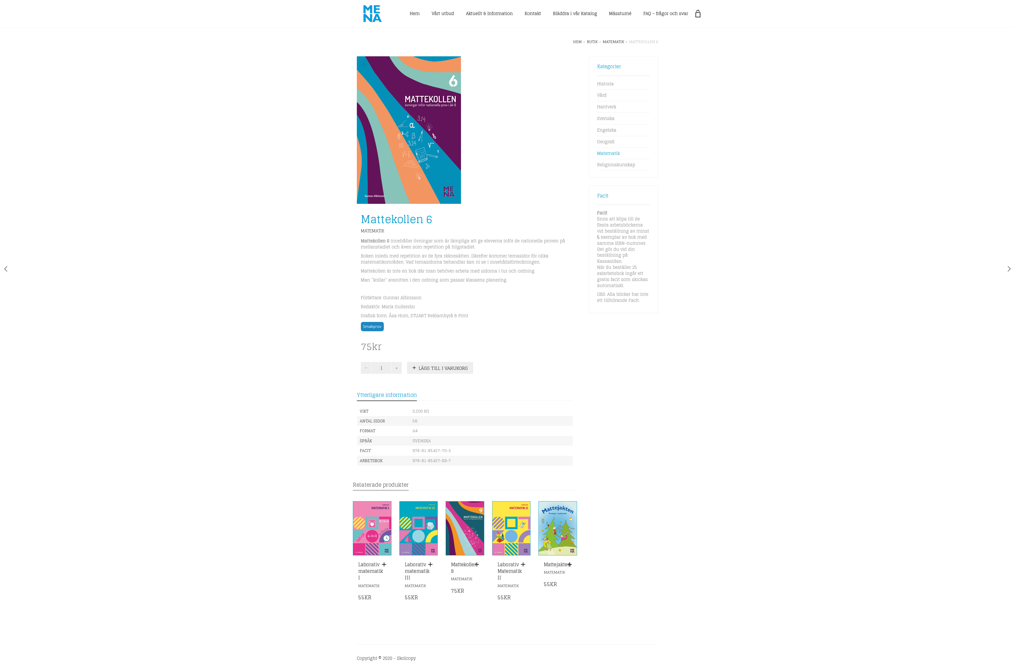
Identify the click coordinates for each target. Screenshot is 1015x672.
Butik (592, 41)
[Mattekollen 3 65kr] (6, 268)
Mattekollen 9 (464, 567)
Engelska (606, 130)
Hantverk (606, 107)
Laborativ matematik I (370, 571)
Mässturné (620, 13)
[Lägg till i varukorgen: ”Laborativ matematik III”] (431, 564)
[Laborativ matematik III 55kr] (1009, 268)
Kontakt (533, 13)
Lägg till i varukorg (443, 368)
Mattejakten (557, 564)
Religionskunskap (616, 164)
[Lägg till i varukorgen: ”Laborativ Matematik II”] (524, 564)
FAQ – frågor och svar (665, 13)
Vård (602, 95)
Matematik (613, 41)
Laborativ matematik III (417, 571)
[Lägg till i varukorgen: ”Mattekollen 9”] (478, 564)
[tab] (387, 395)
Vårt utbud (443, 13)
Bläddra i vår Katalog (575, 13)
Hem (415, 13)
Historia (605, 84)
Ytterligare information (387, 395)
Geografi (606, 141)
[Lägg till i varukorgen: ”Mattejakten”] (571, 564)
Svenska (606, 118)
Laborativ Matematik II (509, 571)
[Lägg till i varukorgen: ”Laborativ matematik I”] (385, 564)
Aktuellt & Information (489, 13)
